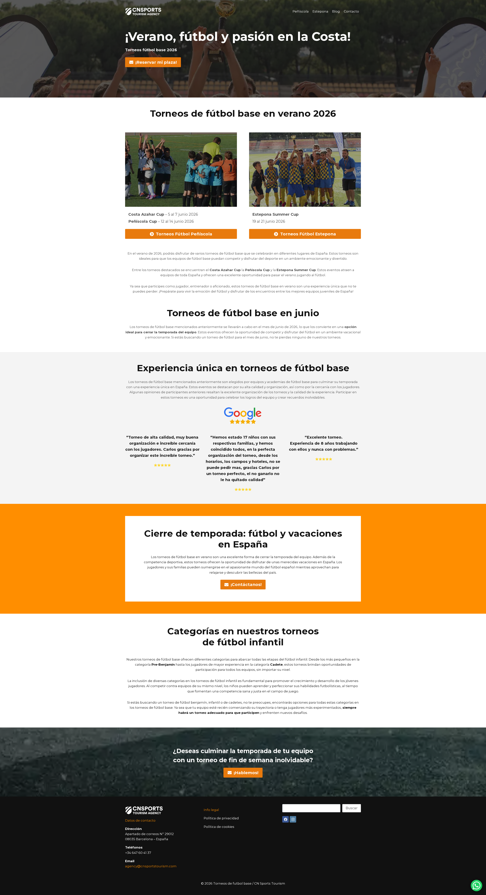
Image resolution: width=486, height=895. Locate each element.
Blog (336, 11)
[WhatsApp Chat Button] (476, 885)
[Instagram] (293, 819)
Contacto (351, 11)
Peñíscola (301, 11)
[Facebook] (285, 819)
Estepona (320, 11)
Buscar (351, 808)
